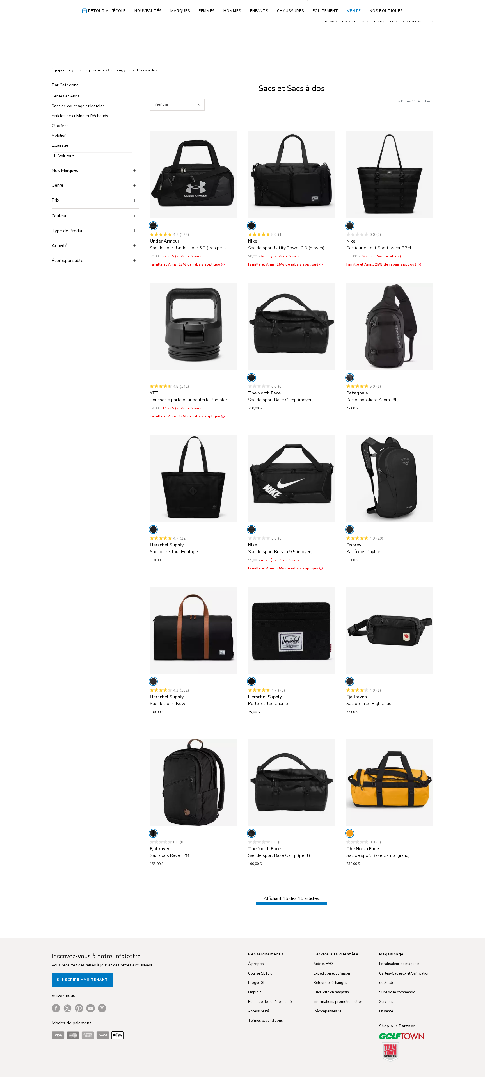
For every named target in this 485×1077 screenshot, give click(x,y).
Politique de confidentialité (270, 1001)
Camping (115, 70)
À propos (256, 963)
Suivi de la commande (397, 992)
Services (386, 1001)
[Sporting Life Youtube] (90, 1008)
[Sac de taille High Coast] (389, 630)
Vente (354, 10)
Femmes (207, 10)
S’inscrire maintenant (82, 979)
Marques (180, 10)
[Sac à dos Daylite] (389, 478)
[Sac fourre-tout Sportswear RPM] (389, 174)
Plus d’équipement (89, 70)
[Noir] (153, 225)
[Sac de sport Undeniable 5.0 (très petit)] (193, 174)
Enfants (259, 10)
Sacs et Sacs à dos (141, 70)
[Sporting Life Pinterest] (79, 1008)
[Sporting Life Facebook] (56, 1008)
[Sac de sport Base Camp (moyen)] (291, 326)
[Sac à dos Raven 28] (193, 782)
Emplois (255, 992)
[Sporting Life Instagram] (102, 1008)
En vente (386, 1011)
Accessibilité (258, 1011)
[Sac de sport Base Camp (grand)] (389, 782)
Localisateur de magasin (399, 963)
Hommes (232, 10)
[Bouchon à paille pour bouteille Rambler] (193, 326)
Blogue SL (256, 982)
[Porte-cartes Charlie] (291, 630)
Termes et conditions (265, 1020)
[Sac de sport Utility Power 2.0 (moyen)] (291, 174)
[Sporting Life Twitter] (67, 1008)
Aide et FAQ (323, 963)
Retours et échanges (330, 982)
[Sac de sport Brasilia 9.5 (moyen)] (291, 478)
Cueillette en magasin (331, 992)
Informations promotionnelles (338, 1001)
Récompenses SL (328, 1011)
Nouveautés (148, 10)
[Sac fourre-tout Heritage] (193, 478)
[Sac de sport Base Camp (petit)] (291, 782)
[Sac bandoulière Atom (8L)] (389, 326)
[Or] (349, 833)
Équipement (325, 10)
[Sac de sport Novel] (193, 630)
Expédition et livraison (332, 973)
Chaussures (290, 10)
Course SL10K (260, 973)
